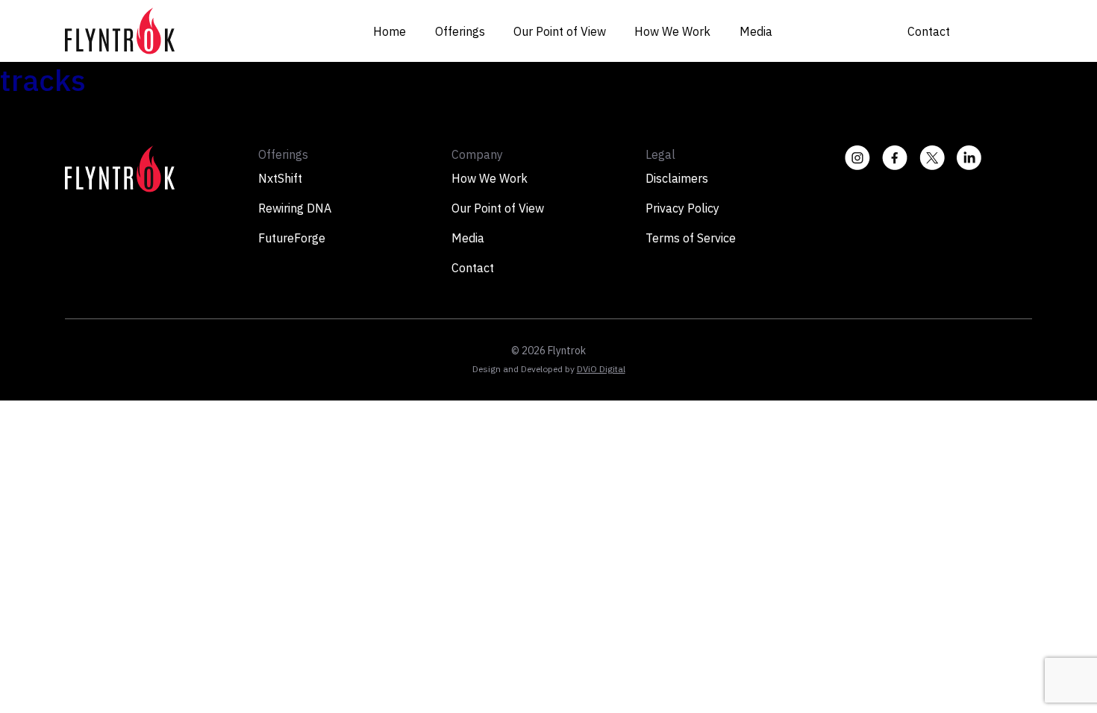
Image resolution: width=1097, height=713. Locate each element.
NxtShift (280, 178)
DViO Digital (601, 368)
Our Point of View (559, 31)
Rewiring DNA (294, 208)
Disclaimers (677, 178)
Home (389, 31)
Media (756, 31)
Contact (928, 31)
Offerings (460, 31)
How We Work (672, 31)
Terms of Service (691, 237)
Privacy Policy (682, 208)
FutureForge (291, 237)
